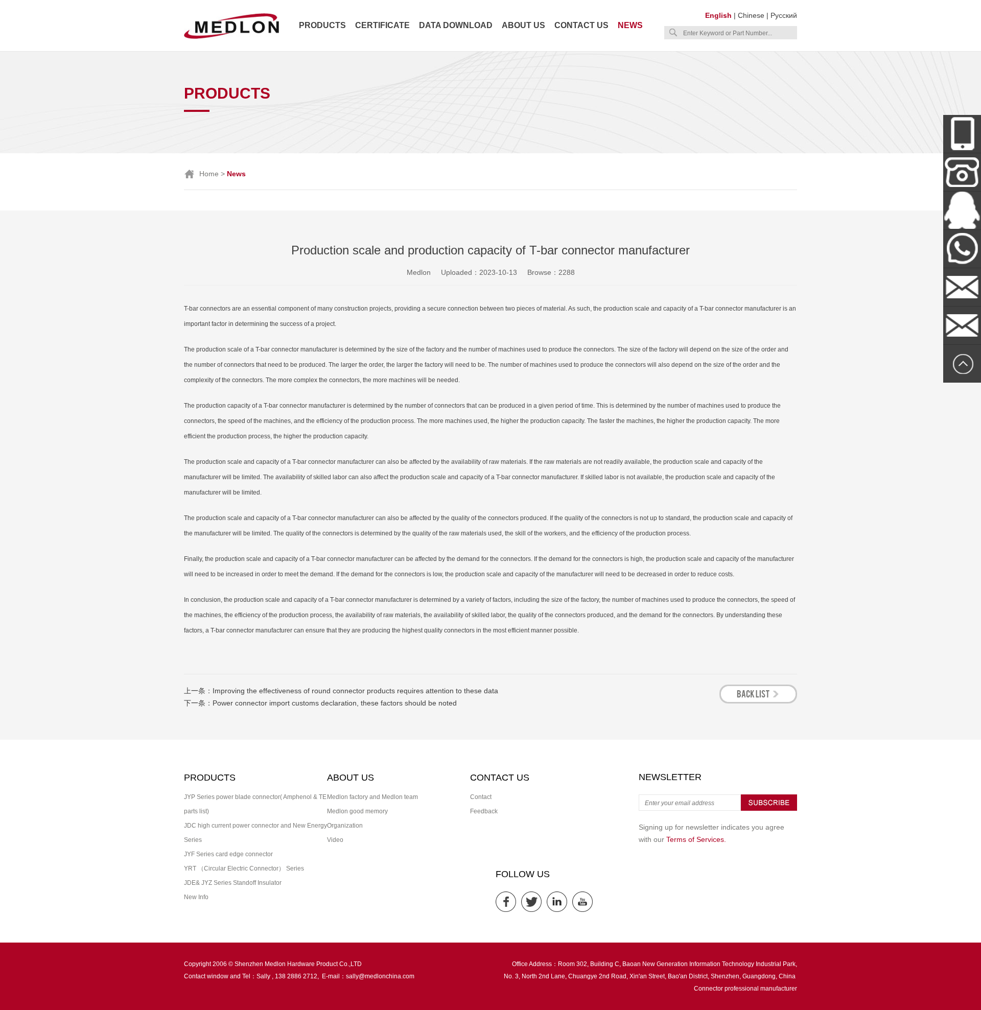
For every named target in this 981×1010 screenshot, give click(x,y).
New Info (196, 897)
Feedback (484, 811)
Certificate (382, 25)
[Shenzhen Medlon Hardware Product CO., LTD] (231, 37)
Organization (345, 825)
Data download (456, 25)
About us (523, 25)
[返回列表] (758, 700)
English (718, 15)
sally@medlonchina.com (380, 976)
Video (335, 839)
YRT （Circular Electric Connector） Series (244, 868)
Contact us (581, 25)
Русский (783, 15)
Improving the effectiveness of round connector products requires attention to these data (355, 691)
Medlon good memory (357, 811)
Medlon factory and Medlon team (372, 797)
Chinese (751, 15)
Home (209, 174)
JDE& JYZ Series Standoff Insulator (233, 882)
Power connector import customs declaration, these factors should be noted (335, 703)
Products (322, 25)
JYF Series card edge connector (228, 854)
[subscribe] (769, 808)
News (630, 25)
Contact (481, 797)
